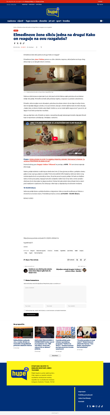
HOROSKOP (32, 4)
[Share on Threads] (20, 43)
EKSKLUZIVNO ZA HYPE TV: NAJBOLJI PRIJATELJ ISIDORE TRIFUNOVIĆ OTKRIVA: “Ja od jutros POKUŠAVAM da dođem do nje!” (54, 160)
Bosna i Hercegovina (41, 250)
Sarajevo (81, 250)
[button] (100, 1)
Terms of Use (40, 1)
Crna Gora (50, 250)
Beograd (32, 250)
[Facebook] (87, 406)
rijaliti (76, 250)
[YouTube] (93, 406)
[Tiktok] (102, 406)
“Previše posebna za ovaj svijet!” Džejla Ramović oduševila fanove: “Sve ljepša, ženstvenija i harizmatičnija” (86, 343)
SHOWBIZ (37, 337)
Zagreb (30, 253)
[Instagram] (96, 406)
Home (15, 27)
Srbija (25, 253)
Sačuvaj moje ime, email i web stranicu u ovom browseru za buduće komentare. (46, 310)
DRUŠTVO (58, 337)
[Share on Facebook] (15, 43)
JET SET (16, 337)
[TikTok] (99, 406)
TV (69, 164)
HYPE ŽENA (39, 4)
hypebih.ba (62, 250)
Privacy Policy (29, 1)
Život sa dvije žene (38, 253)
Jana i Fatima (39, 59)
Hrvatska (56, 250)
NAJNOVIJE (25, 4)
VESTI (15, 30)
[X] (90, 406)
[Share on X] (18, 43)
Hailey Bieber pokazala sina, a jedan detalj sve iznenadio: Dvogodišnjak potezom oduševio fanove (23, 342)
